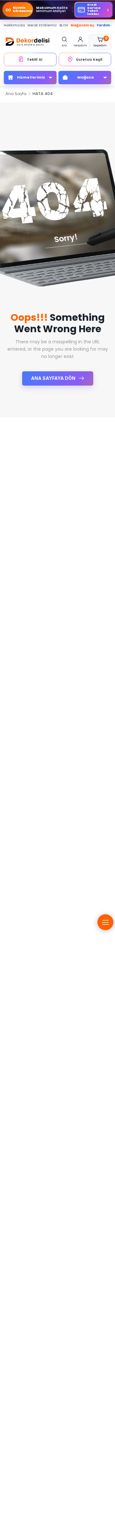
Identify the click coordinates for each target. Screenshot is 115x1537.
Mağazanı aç (82, 25)
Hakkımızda (14, 25)
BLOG (63, 25)
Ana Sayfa (16, 94)
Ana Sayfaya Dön (53, 378)
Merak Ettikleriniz (42, 25)
